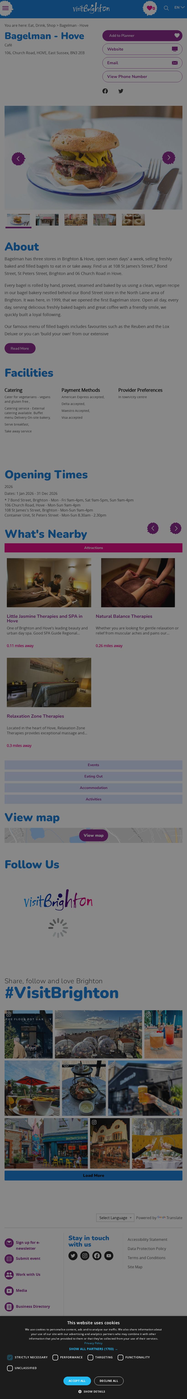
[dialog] (93, 1357)
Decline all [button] (109, 1381)
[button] (93, 1349)
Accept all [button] (77, 1381)
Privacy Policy (93, 1343)
